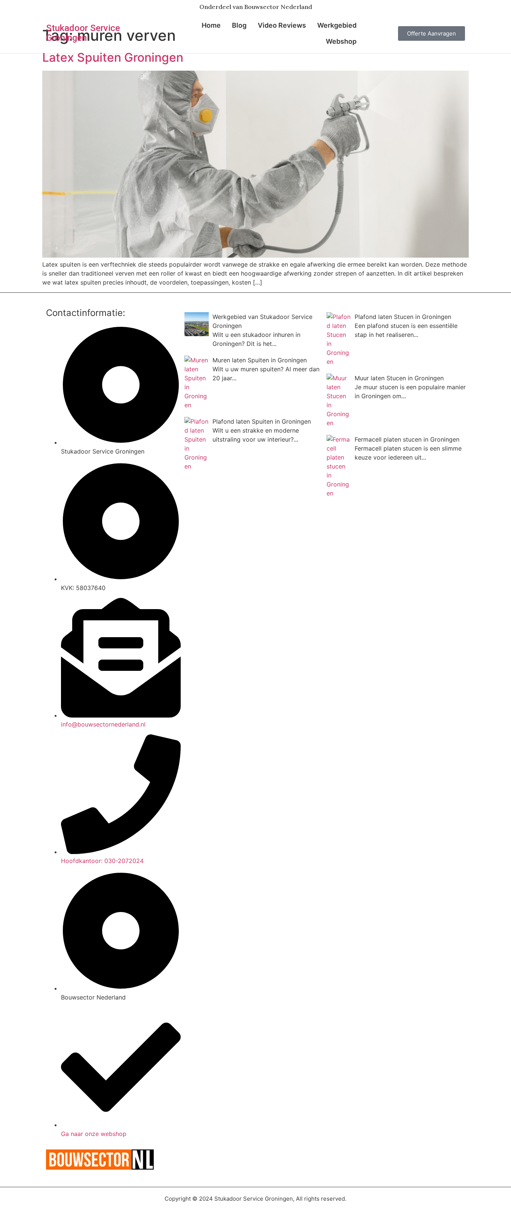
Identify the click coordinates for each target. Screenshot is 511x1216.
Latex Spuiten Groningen (112, 57)
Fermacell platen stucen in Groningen (407, 439)
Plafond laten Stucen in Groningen (403, 316)
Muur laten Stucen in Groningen (399, 378)
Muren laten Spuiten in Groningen (259, 360)
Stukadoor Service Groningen (83, 33)
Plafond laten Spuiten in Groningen (261, 421)
